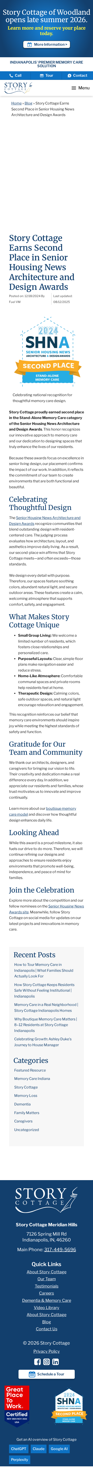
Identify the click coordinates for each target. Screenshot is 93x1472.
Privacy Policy (46, 1351)
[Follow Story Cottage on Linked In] (55, 1361)
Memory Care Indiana (32, 1079)
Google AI (59, 1449)
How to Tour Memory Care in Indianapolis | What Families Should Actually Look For (43, 970)
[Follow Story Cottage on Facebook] (37, 1361)
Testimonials (46, 1286)
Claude (38, 1449)
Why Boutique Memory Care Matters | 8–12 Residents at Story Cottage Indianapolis (45, 1025)
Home (16, 103)
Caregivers (23, 1121)
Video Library (46, 1307)
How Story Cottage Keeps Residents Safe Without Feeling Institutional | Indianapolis (44, 990)
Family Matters (26, 1113)
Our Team (46, 1279)
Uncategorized (26, 1130)
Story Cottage (26, 1087)
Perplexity (19, 1460)
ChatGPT (18, 1449)
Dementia (22, 1104)
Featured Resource (30, 1070)
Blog (29, 103)
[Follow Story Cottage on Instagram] (46, 1361)
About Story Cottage (46, 1272)
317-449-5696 (60, 1249)
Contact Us (46, 1329)
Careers (46, 1293)
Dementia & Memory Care (46, 1300)
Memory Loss (25, 1095)
